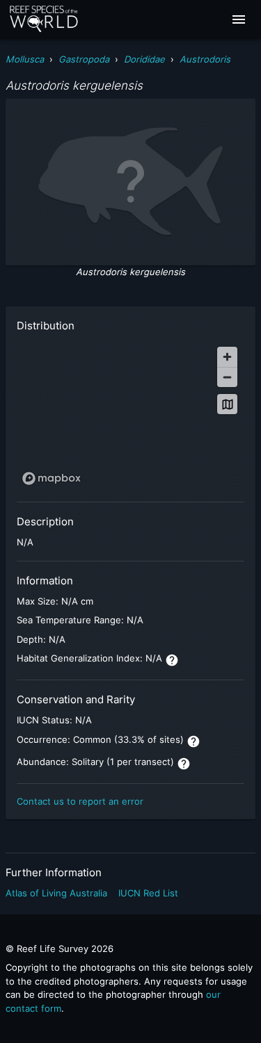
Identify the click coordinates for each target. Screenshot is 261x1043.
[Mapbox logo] (51, 478)
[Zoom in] (227, 357)
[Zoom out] (227, 377)
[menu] (238, 19)
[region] (130, 415)
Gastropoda (83, 59)
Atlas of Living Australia (56, 892)
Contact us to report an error (80, 801)
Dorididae (144, 59)
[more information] (172, 660)
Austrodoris (205, 59)
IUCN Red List (148, 892)
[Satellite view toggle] (227, 404)
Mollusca (25, 59)
